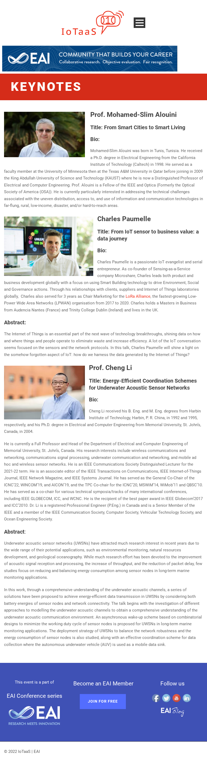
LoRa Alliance (138, 296)
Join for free (103, 701)
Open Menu (139, 22)
